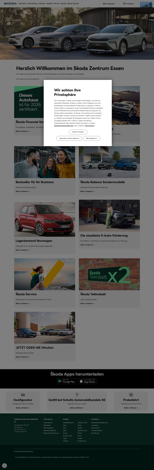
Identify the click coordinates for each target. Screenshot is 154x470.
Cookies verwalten (78, 132)
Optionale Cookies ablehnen (69, 138)
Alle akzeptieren (91, 138)
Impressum (89, 126)
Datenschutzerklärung (63, 126)
